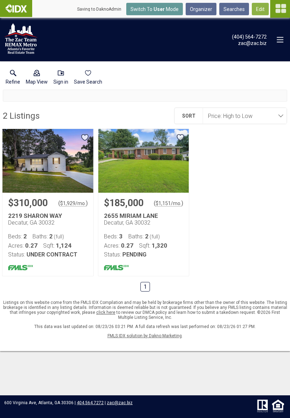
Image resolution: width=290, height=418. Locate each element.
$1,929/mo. (73, 203)
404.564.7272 (90, 402)
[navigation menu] (280, 9)
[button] (37, 78)
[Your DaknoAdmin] (16, 8)
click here (105, 312)
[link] (13, 78)
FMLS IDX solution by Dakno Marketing (145, 335)
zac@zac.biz (120, 402)
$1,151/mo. (168, 203)
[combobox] (242, 116)
